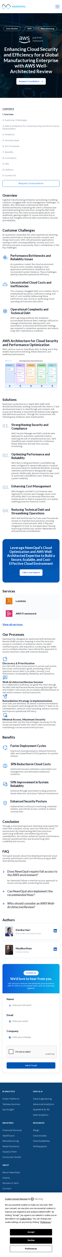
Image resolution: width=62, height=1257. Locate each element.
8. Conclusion (9, 158)
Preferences (31, 1249)
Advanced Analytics (43, 1104)
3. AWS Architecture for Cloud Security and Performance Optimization (30, 127)
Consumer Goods (11, 1157)
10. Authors (8, 169)
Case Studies (12, 29)
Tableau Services (11, 1104)
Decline (31, 1240)
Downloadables (41, 1141)
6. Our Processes (10, 146)
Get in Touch (31, 1065)
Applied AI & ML (41, 1109)
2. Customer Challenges (14, 120)
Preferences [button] (45, 1222)
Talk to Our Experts (31, 572)
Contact (6, 1188)
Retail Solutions (10, 1146)
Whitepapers (40, 1146)
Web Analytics (40, 1115)
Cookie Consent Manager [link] (16, 1199)
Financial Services (12, 1130)
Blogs (36, 1130)
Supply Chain (9, 1151)
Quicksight (8, 1109)
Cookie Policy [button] (26, 1219)
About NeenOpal (11, 1172)
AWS (29, 29)
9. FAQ (5, 164)
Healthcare (8, 1135)
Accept (31, 1232)
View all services (12, 624)
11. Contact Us (9, 175)
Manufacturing (47, 29)
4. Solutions (8, 134)
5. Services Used (10, 140)
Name (10, 999)
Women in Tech (10, 1183)
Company (13, 1031)
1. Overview (7, 114)
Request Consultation (29, 81)
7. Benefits (7, 152)
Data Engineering (42, 1099)
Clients (6, 1178)
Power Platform (10, 1099)
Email (10, 1015)
